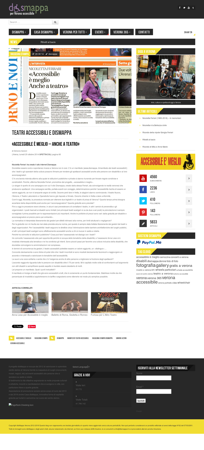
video (174, 282)
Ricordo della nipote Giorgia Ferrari (157, 132)
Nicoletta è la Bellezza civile (154, 125)
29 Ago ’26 (188, 32)
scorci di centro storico (144, 274)
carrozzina (165, 257)
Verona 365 (122, 32)
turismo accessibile (180, 273)
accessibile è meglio (147, 257)
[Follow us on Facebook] (180, 8)
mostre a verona (143, 269)
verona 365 (154, 278)
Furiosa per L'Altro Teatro (104, 314)
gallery (162, 265)
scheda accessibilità (184, 270)
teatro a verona (163, 273)
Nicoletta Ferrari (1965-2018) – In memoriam (161, 118)
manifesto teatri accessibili (78, 338)
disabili (141, 260)
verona (141, 277)
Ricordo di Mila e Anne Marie (155, 146)
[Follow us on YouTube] (189, 8)
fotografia (146, 264)
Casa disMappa (44, 32)
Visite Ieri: (81, 385)
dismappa (53, 54)
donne (162, 261)
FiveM (139, 411)
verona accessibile (17, 343)
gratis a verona (180, 265)
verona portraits (165, 282)
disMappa (19, 32)
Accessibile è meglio (23, 338)
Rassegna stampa (20, 54)
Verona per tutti (75, 32)
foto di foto (172, 261)
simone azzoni (121, 338)
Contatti (144, 32)
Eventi (100, 32)
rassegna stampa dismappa (102, 338)
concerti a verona (179, 257)
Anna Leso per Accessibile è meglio (30, 314)
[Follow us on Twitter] (184, 8)
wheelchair (184, 282)
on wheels (157, 269)
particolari (170, 269)
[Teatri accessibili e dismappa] (70, 85)
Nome (139, 373)
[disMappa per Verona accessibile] (29, 9)
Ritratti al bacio (48, 42)
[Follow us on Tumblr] (193, 8)
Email (139, 386)
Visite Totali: (82, 399)
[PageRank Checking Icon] (21, 404)
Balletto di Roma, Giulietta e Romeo (69, 314)
